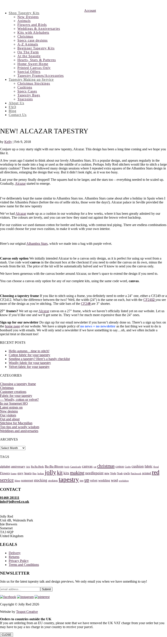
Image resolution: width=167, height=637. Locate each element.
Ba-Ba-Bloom (54, 466)
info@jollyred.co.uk (14, 501)
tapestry (69, 479)
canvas (87, 466)
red (155, 472)
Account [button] (90, 10)
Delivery (15, 553)
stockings (53, 480)
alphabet (5, 466)
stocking (40, 480)
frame (14, 473)
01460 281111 (9, 498)
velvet (93, 480)
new (106, 473)
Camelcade (75, 467)
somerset (27, 480)
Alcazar (20, 183)
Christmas (25, 36)
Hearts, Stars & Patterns (36, 60)
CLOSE (6, 634)
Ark (28, 467)
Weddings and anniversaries (19, 431)
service (7, 480)
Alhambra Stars (37, 243)
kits (66, 473)
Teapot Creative (27, 612)
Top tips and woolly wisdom (19, 427)
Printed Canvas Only (34, 68)
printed (146, 473)
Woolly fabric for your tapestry (30, 363)
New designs (9, 411)
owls (127, 473)
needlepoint (94, 473)
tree (82, 480)
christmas (106, 466)
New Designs (28, 17)
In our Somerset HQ (14, 403)
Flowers (5, 473)
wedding (104, 480)
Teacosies (25, 99)
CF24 (149, 300)
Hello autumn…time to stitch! (29, 351)
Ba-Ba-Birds (37, 466)
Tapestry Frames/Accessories (40, 75)
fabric (148, 466)
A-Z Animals (27, 44)
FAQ (12, 107)
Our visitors (8, 415)
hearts (28, 473)
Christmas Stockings (33, 83)
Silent (17, 480)
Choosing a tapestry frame (18, 384)
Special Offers (28, 72)
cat (95, 467)
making (77, 472)
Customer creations (13, 392)
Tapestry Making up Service (31, 79)
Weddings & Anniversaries (38, 28)
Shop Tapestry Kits (24, 13)
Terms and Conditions (24, 565)
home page (12, 326)
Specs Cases (27, 91)
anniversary (18, 466)
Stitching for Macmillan (16, 423)
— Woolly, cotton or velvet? (19, 399)
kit (60, 472)
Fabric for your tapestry (16, 395)
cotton (119, 466)
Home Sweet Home (32, 64)
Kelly (8, 142)
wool (114, 480)
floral (156, 467)
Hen (34, 473)
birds (66, 467)
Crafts (128, 467)
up (86, 480)
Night (113, 473)
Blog (12, 111)
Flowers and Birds (32, 25)
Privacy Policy (19, 561)
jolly (50, 472)
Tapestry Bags (28, 95)
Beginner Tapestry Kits (36, 48)
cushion (138, 466)
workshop (124, 480)
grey (20, 473)
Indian (40, 473)
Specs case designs (32, 40)
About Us (16, 103)
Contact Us (18, 115)
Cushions (24, 87)
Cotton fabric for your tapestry (29, 355)
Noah (120, 473)
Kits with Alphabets (33, 32)
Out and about (10, 419)
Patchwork (136, 473)
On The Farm (28, 52)
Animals (24, 21)
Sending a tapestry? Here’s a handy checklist (39, 359)
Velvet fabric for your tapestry (29, 367)
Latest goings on (11, 407)
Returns (14, 557)
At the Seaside (29, 56)
